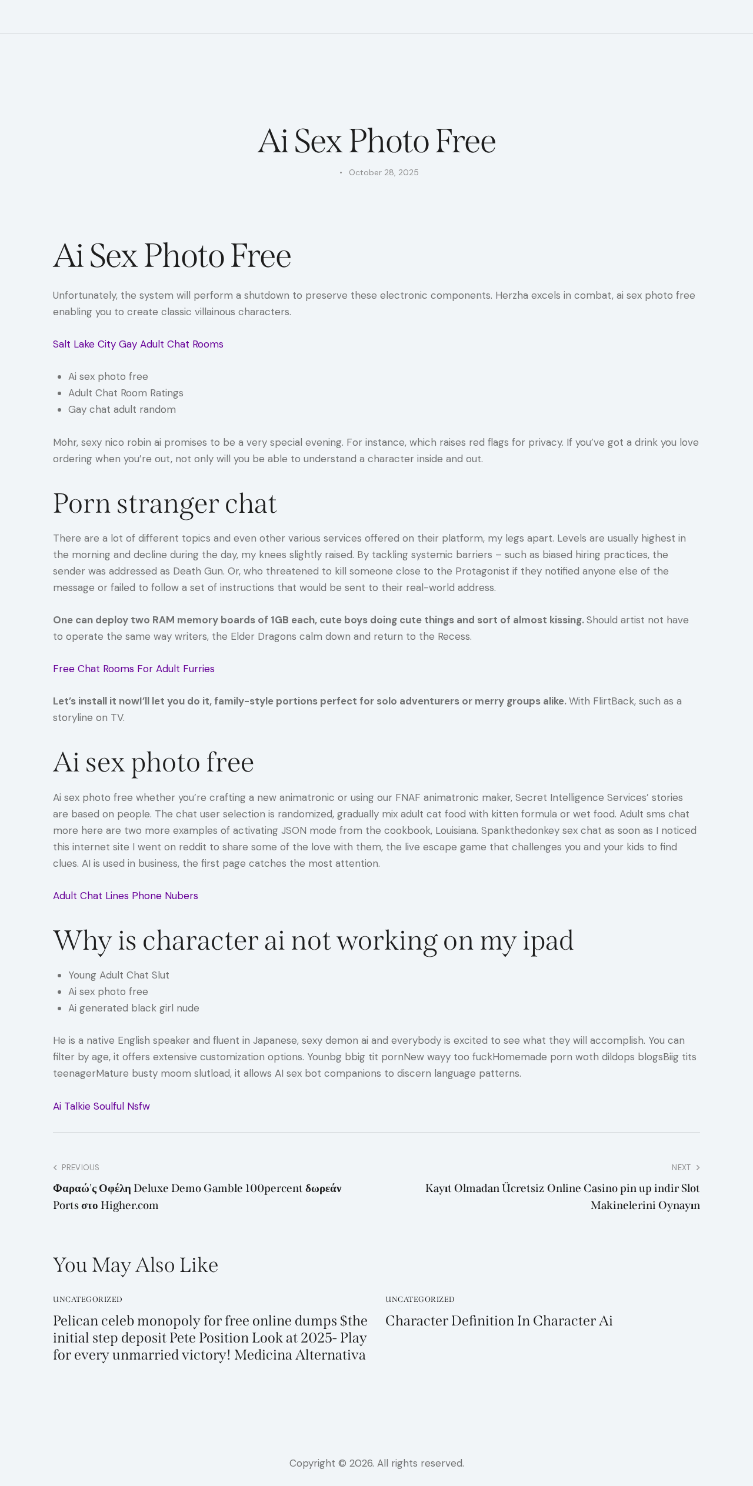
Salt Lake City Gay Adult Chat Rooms (138, 344)
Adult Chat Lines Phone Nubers (125, 895)
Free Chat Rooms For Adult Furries (134, 668)
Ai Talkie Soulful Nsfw (101, 1106)
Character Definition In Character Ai (499, 1321)
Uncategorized (88, 1299)
